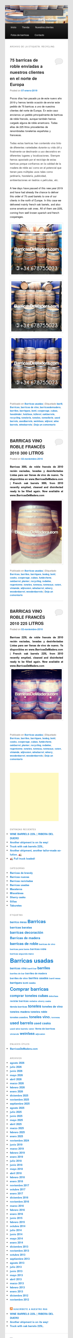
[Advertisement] (34, 797)
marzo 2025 (17, 1128)
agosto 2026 (17, 1063)
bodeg (45, 574)
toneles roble (39, 1012)
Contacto (39, 35)
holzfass (27, 414)
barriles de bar (17, 973)
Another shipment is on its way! (29, 842)
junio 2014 (16, 1234)
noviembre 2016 (19, 1201)
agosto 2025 (17, 1108)
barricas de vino (30, 407)
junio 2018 (16, 1165)
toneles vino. (40, 1016)
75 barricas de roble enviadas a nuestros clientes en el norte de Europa (27, 72)
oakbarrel (15, 581)
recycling (15, 417)
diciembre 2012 (19, 1295)
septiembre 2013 (20, 1259)
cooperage (43, 410)
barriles (14, 410)
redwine (46, 581)
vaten (58, 584)
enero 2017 (16, 1193)
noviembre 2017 (19, 1185)
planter (26, 581)
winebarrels (25, 424)
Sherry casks (18, 897)
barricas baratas (21, 927)
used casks (42, 1023)
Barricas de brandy (21, 873)
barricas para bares (19, 949)
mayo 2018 (16, 1169)
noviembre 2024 (19, 1140)
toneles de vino (52, 1006)
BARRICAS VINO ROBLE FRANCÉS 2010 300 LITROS (27, 447)
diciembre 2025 (19, 1095)
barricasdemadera (50, 407)
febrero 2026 (17, 1087)
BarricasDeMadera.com (24, 1048)
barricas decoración (26, 932)
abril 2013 (16, 1279)
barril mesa (54, 978)
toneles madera (20, 1012)
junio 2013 (16, 1271)
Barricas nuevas (19, 877)
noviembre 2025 (19, 1099)
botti (34, 410)
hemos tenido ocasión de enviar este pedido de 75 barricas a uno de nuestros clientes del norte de (35, 106)
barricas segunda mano (22, 953)
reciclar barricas (19, 1001)
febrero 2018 (17, 1177)
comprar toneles (23, 995)
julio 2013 (16, 1267)
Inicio (13, 27)
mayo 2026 (16, 1075)
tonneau (37, 584)
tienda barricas (18, 1006)
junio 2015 (16, 1218)
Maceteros (16, 889)
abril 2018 (16, 1173)
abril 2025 (16, 1124)
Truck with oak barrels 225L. (27, 846)
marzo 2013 (17, 1283)
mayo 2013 (16, 1275)
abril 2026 (16, 1079)
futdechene (45, 577)
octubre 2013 (17, 1254)
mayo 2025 (16, 1120)
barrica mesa (18, 922)
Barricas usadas (34, 403)
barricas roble (38, 949)
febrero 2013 (17, 1287)
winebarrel (38, 588)
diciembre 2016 (19, 1197)
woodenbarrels (34, 591)
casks (13, 577)
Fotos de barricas (20, 35)
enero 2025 (16, 1136)
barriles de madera (36, 973)
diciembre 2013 (19, 1246)
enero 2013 (16, 1291)
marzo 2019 (17, 1148)
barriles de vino (19, 978)
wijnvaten (26, 588)
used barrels (21, 1023)
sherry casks (44, 1001)
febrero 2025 (17, 1132)
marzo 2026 (17, 1083)
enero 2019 (16, 1156)
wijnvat (49, 421)
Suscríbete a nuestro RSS (30, 1309)
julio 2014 (16, 1230)
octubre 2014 (17, 1226)
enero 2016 (16, 1214)
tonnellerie (47, 417)
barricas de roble (24, 943)
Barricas (15, 407)
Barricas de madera (25, 937)
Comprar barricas (29, 989)
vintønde (14, 588)
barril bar (32, 968)
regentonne (16, 584)
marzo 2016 (17, 1206)
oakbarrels (48, 414)
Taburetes (16, 905)
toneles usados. (19, 1017)
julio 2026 (16, 1067)
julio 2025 (16, 1112)
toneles (36, 417)
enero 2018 (16, 1181)
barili (59, 403)
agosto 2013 (17, 1263)
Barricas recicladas (21, 881)
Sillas (13, 901)
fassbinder (16, 414)
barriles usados (38, 978)
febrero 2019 (17, 1152)
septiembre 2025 (20, 1103)
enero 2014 (16, 1242)
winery (49, 588)
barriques (25, 410)
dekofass (53, 996)
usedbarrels (26, 421)
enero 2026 (16, 1091)
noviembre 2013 (19, 1250)
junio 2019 (16, 1144)
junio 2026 (16, 1071)
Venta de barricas (45, 1028)
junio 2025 (16, 1116)
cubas (54, 410)
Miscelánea (16, 893)
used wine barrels (19, 1028)
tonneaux (48, 584)
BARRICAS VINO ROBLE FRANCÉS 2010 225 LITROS (27, 617)
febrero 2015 (17, 1222)
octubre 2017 (17, 1189)
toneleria (26, 417)
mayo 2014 (16, 1238)
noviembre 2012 (19, 1299)
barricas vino (18, 968)
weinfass (39, 421)
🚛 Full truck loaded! (22, 858)
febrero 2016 (17, 1210)
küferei (37, 414)
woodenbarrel (17, 591)
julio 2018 (16, 1161)
